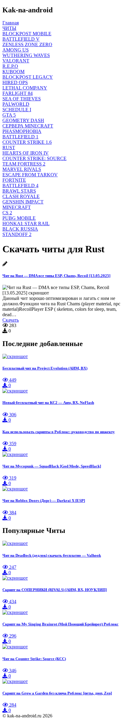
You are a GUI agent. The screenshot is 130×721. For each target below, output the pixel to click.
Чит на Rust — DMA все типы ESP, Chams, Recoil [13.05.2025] (56, 275)
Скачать (10, 320)
